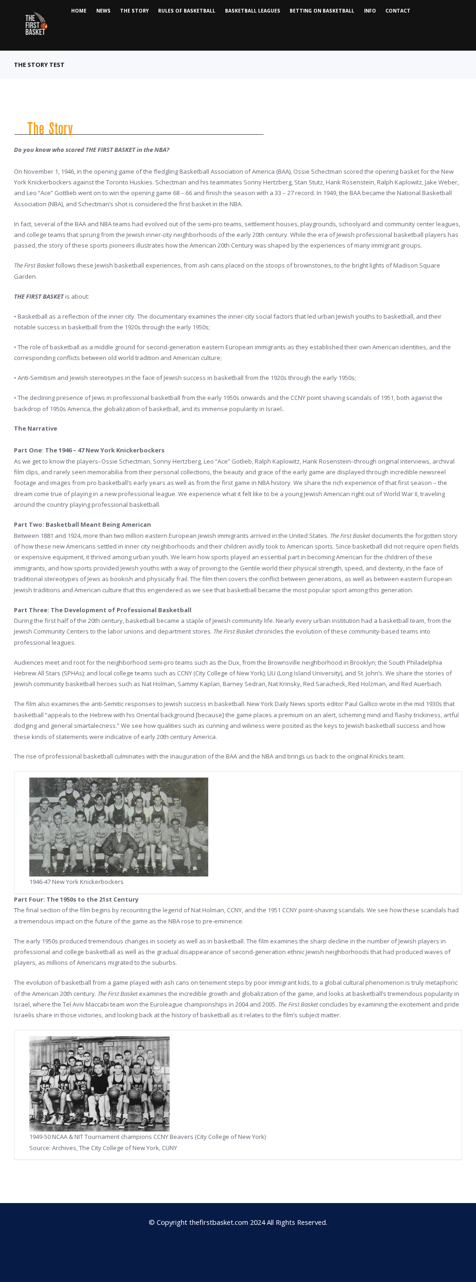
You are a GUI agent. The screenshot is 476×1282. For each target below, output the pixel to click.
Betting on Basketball (322, 10)
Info (370, 10)
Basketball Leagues (252, 10)
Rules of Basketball (186, 10)
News (103, 10)
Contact (397, 10)
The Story (134, 10)
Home (78, 10)
